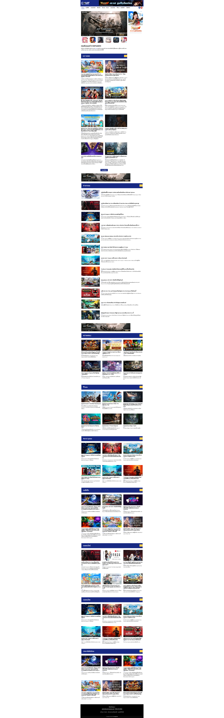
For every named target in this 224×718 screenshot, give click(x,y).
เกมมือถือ (87, 7)
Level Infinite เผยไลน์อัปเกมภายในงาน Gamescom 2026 (91, 157)
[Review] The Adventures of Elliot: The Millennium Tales (110, 404)
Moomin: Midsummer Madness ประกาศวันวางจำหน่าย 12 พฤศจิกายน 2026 (116, 236)
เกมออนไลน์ (93, 7)
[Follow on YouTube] (142, 8)
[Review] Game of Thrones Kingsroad (110, 425)
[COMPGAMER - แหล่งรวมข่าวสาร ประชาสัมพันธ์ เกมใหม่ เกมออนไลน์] (85, 3)
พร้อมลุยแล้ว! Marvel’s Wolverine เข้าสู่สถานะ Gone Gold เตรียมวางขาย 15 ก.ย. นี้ (117, 313)
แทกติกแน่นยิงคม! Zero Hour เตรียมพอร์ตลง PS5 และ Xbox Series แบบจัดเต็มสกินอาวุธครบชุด (120, 203)
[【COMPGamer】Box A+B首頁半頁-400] (135, 22)
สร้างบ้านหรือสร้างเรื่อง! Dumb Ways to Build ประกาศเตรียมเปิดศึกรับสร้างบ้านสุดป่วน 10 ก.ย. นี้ (91, 587)
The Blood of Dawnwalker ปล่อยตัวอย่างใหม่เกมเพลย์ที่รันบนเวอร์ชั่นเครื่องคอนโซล (117, 269)
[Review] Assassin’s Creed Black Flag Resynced (91, 403)
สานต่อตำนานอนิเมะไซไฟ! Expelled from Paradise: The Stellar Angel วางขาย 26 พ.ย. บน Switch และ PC (111, 563)
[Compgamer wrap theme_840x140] (105, 177)
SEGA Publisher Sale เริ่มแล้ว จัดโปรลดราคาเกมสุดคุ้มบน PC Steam (114, 247)
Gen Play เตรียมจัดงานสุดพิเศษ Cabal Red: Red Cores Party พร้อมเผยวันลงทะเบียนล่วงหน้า (132, 563)
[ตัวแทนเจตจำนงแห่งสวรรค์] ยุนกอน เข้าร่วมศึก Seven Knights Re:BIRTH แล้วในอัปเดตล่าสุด (90, 352)
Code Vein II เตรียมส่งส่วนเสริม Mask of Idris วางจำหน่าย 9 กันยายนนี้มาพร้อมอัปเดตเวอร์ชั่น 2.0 (120, 225)
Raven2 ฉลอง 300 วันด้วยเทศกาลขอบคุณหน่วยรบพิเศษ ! (132, 373)
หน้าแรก (82, 7)
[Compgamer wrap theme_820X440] (104, 23)
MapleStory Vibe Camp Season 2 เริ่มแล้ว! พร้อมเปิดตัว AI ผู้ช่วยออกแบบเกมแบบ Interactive (131, 508)
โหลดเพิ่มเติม (104, 170)
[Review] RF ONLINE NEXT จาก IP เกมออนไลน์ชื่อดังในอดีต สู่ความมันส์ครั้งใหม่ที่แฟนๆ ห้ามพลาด (132, 405)
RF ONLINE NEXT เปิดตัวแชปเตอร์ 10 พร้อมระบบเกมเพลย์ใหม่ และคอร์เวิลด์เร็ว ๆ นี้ (115, 157)
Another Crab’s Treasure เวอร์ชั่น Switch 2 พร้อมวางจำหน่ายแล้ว (114, 258)
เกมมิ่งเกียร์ (122, 7)
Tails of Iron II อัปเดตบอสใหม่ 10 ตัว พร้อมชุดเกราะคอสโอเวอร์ (113, 302)
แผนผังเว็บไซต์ (121, 712)
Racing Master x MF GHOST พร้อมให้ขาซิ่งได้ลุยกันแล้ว (112, 280)
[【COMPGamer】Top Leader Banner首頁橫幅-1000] (121, 3)
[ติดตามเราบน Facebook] (139, 8)
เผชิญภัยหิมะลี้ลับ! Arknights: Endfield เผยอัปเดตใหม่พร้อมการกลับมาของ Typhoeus (118, 192)
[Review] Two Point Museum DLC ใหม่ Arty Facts (90, 426)
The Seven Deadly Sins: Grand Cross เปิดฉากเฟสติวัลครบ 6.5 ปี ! (111, 352)
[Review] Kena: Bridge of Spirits (129, 425)
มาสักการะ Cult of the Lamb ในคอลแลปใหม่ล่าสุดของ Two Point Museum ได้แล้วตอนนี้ (118, 291)
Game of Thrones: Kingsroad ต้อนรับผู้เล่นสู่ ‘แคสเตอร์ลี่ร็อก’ (90, 373)
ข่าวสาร (95, 48)
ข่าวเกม (107, 7)
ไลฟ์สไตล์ (128, 7)
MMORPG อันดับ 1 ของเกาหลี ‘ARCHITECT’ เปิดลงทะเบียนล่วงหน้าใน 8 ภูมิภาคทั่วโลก (115, 74)
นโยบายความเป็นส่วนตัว (112, 712)
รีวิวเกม (118, 7)
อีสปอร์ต (98, 7)
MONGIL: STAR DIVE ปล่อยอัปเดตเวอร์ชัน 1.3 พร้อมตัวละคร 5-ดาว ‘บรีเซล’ (111, 373)
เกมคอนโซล (113, 7)
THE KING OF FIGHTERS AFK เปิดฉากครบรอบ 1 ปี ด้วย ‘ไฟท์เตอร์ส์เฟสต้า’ (132, 352)
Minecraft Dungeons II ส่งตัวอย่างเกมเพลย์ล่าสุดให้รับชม (112, 214)
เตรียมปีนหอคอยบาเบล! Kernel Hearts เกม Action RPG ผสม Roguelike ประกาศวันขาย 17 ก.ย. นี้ (111, 587)
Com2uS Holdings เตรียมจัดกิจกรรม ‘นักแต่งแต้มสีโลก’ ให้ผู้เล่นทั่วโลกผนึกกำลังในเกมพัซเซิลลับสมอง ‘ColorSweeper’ (90, 530)
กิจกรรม (103, 7)
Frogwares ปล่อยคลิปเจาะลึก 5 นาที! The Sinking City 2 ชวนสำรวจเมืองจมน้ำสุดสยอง (116, 129)
